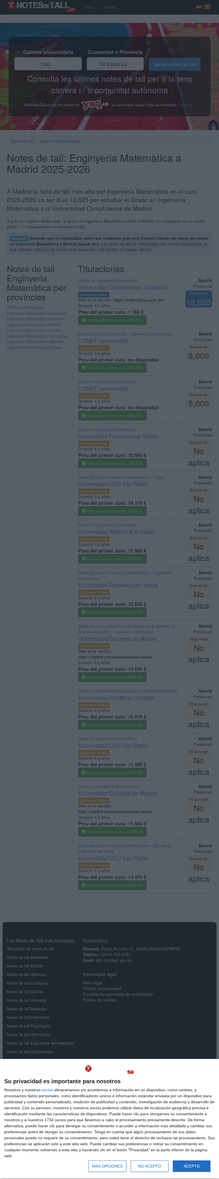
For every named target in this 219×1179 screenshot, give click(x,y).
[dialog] (109, 1119)
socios (47, 1090)
